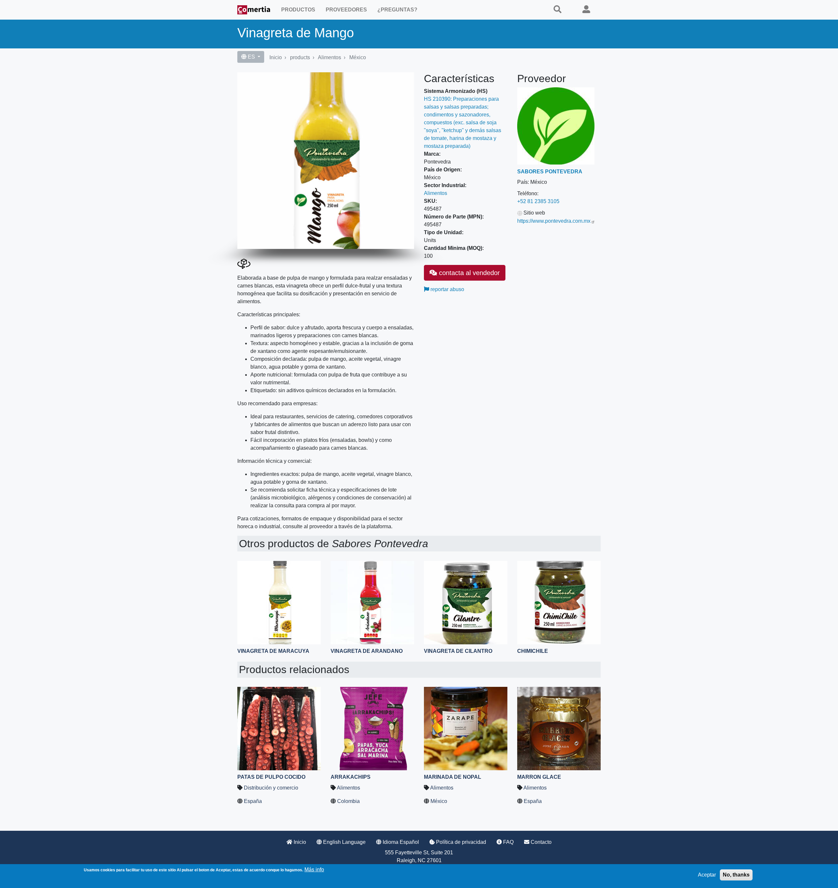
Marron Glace (539, 777)
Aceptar (707, 875)
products (300, 57)
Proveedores (346, 9)
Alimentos (329, 57)
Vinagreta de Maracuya (273, 651)
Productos (298, 9)
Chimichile (532, 651)
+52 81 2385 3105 (538, 201)
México (357, 57)
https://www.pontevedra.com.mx (554, 221)
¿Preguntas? (397, 9)
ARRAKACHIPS (351, 777)
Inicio (275, 57)
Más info (314, 869)
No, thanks (736, 875)
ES (251, 57)
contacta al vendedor (468, 272)
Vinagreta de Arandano (367, 651)
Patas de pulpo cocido (271, 777)
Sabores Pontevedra (549, 171)
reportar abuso (446, 289)
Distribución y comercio (271, 788)
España (253, 801)
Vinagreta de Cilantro (458, 651)
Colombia (348, 801)
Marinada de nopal (452, 777)
